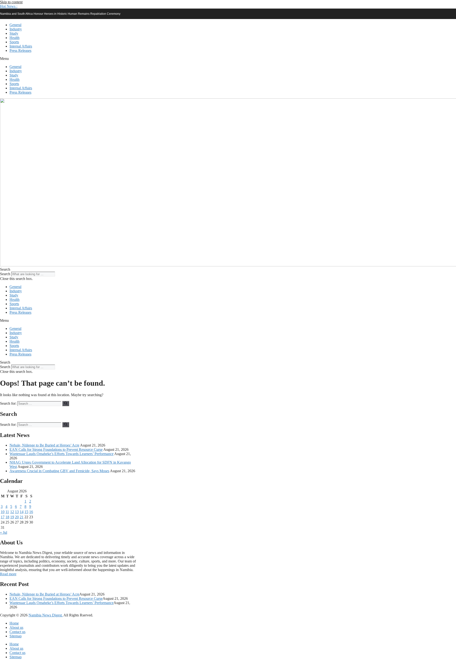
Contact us (17, 632)
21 (22, 517)
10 (3, 512)
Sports (14, 42)
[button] (8, 6)
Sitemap (16, 636)
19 (12, 517)
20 (17, 517)
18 (7, 517)
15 (26, 512)
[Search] (65, 403)
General (15, 25)
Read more (8, 574)
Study (14, 33)
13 (17, 512)
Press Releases (20, 50)
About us (16, 627)
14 (22, 512)
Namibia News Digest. (45, 615)
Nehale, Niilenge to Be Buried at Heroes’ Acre (44, 445)
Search (5, 274)
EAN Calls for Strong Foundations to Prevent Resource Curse (56, 449)
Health (14, 38)
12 (12, 512)
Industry (16, 29)
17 (3, 517)
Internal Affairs (21, 46)
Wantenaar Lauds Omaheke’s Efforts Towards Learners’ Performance (62, 454)
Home (14, 623)
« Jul (3, 532)
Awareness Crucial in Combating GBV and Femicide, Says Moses (59, 471)
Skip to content (11, 2)
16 (31, 512)
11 (7, 512)
